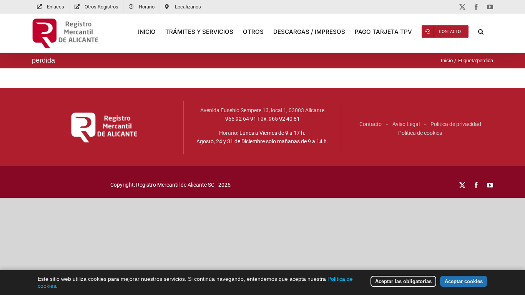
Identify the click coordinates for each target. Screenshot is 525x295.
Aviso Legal (406, 124)
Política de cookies (420, 133)
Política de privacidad (455, 124)
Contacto (370, 124)
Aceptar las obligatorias (403, 281)
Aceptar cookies (464, 281)
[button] (480, 31)
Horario (228, 133)
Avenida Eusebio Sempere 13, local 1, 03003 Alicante (262, 110)
